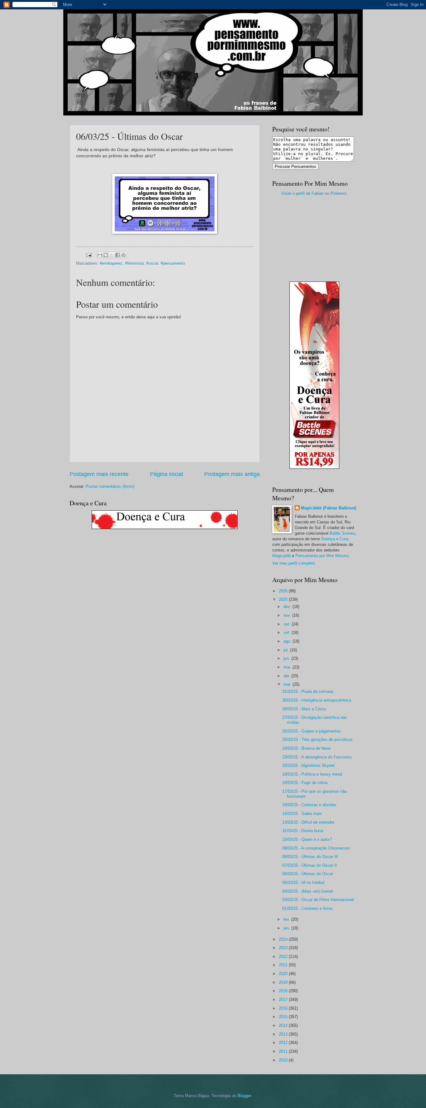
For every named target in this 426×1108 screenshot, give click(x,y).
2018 (284, 990)
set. (287, 632)
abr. (287, 676)
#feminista (134, 263)
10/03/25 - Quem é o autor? (307, 839)
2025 (284, 599)
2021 (284, 965)
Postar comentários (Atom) (110, 486)
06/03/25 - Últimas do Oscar (307, 873)
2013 (284, 1034)
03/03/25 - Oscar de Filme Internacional (318, 899)
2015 (284, 1016)
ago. (288, 641)
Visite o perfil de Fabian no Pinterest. (314, 193)
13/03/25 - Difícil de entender (308, 822)
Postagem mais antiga (232, 474)
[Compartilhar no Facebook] (117, 255)
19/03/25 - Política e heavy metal (312, 774)
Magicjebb (281, 555)
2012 (284, 1042)
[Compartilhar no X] (112, 255)
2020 (284, 973)
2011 (284, 1051)
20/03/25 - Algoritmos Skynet (308, 765)
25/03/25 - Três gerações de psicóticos (317, 739)
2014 (284, 1025)
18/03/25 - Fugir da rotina (304, 782)
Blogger (244, 1095)
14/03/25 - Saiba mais (302, 813)
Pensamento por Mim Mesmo (322, 555)
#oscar (152, 263)
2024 (284, 939)
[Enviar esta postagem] (88, 254)
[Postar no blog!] (106, 255)
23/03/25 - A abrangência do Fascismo (316, 757)
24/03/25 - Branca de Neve (306, 748)
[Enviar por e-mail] (100, 255)
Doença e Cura (334, 539)
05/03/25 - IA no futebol (303, 882)
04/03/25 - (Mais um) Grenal (307, 891)
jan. (287, 928)
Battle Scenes (342, 533)
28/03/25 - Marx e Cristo (304, 709)
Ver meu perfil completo (293, 563)
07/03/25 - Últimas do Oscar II (309, 865)
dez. (288, 606)
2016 (284, 1008)
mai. (288, 667)
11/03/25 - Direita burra (302, 830)
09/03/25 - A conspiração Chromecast (316, 848)
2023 (284, 947)
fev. (287, 919)
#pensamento (173, 263)
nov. (287, 615)
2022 (284, 956)
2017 (284, 999)
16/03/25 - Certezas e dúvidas (309, 804)
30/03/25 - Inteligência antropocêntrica (316, 700)
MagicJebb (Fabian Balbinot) (328, 508)
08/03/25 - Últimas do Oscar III (310, 856)
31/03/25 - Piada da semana (307, 691)
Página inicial (166, 474)
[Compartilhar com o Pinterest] (123, 255)
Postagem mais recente (99, 474)
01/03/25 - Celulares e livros (307, 908)
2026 (284, 591)
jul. (286, 650)
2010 (284, 1060)
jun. (287, 658)
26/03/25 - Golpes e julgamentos (311, 731)
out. (287, 624)
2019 (284, 982)
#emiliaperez (111, 263)
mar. (288, 684)
